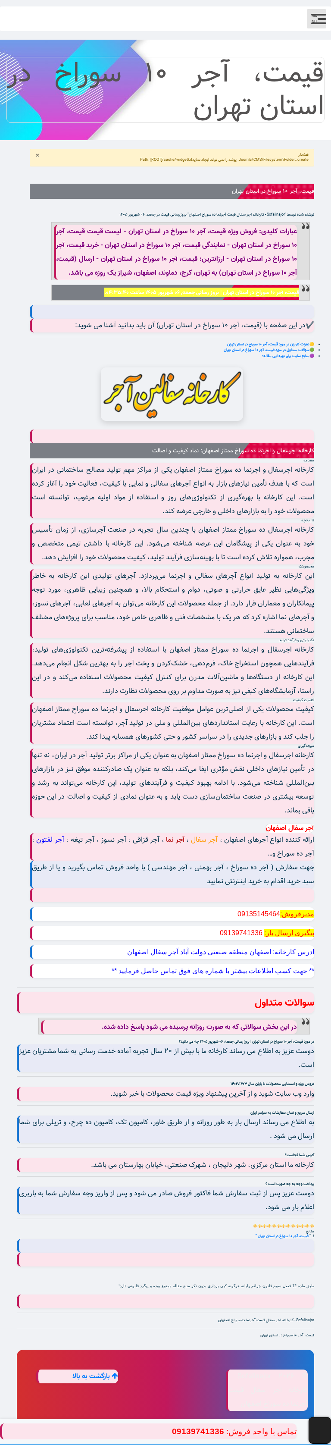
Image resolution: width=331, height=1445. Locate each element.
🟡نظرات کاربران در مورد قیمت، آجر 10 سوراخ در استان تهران (270, 344)
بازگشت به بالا (92, 1376)
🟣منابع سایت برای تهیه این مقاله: (288, 356)
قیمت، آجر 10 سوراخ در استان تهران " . (281, 1236)
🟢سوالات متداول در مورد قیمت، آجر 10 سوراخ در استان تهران (269, 350)
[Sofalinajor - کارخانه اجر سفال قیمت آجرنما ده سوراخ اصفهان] (172, 394)
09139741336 (198, 1431)
